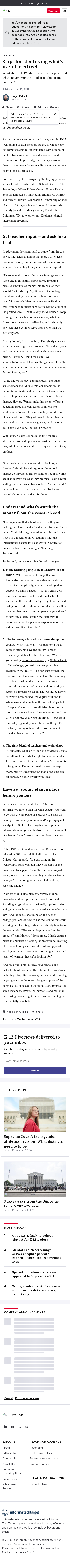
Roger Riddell (19, 96)
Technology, (25, 1019)
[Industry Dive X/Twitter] (19, 1426)
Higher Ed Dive (39, 1484)
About (6, 1447)
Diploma (46, 215)
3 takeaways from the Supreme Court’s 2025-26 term (31, 1204)
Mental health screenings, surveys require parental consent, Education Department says (36, 1256)
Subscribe (53, 11)
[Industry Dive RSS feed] (26, 1426)
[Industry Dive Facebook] (12, 1426)
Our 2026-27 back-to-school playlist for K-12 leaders (32, 1238)
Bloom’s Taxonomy (34, 660)
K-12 (37, 1019)
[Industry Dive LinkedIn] (5, 1426)
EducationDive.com (24, 26)
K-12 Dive (32, 43)
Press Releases (11, 1479)
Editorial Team (11, 1453)
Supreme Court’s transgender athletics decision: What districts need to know (33, 1141)
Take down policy (48, 1548)
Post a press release (27, 1398)
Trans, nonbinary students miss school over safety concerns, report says (36, 1290)
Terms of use (28, 1548)
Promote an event (40, 1464)
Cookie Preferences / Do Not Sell (22, 1552)
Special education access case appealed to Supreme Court (34, 1274)
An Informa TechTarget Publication (35, 3)
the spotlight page (18, 127)
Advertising (36, 1447)
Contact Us (9, 1458)
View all (8, 1398)
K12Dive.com (48, 26)
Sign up (35, 1070)
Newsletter (9, 1464)
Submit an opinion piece (44, 1458)
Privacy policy (10, 1548)
